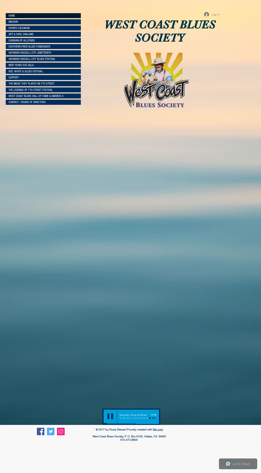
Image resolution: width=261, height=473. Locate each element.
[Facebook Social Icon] (40, 431)
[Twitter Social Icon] (50, 431)
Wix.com (158, 429)
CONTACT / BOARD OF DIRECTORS (27, 102)
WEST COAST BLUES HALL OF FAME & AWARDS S (36, 96)
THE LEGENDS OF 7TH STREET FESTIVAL (31, 90)
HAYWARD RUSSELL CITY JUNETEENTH (30, 52)
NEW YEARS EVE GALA (21, 65)
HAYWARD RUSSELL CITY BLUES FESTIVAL (32, 59)
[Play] (110, 416)
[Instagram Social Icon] (61, 431)
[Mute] (150, 418)
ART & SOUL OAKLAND (21, 34)
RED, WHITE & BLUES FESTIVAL (26, 71)
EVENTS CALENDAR (19, 28)
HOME (12, 15)
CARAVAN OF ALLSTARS (22, 40)
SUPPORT (14, 77)
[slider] (154, 418)
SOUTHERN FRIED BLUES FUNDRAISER (29, 46)
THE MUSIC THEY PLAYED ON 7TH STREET (31, 83)
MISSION (13, 21)
